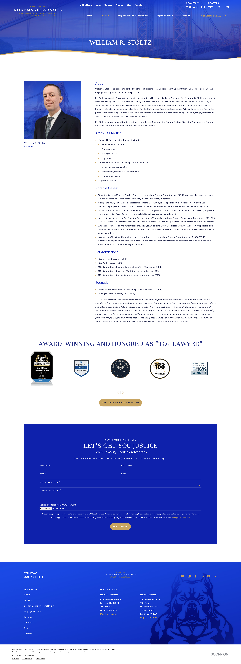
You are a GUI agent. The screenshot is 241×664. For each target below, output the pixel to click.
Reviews (28, 617)
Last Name (126, 465)
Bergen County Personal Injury (39, 605)
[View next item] (123, 392)
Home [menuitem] (89, 15)
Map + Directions (108, 613)
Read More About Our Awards (118, 402)
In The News (86, 5)
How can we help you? (50, 490)
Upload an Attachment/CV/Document (58, 505)
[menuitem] (15, 658)
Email (123, 474)
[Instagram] (189, 576)
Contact (28, 633)
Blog (129, 5)
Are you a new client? (50, 482)
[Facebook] (195, 576)
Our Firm (28, 600)
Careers (108, 5)
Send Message (120, 526)
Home (27, 594)
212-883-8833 (218, 7)
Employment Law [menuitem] (164, 15)
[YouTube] (208, 576)
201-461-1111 (195, 7)
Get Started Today (211, 15)
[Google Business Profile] (182, 576)
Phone (43, 474)
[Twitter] (215, 576)
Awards (119, 5)
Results (138, 5)
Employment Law (32, 611)
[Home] (38, 11)
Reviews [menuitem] (186, 15)
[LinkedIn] (202, 576)
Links (98, 5)
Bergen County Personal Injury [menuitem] (133, 15)
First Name (45, 465)
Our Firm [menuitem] (105, 15)
